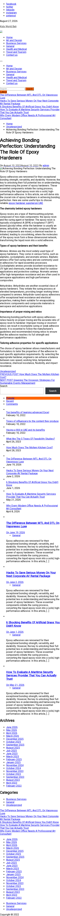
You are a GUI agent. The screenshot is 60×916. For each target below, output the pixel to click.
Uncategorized (8, 371)
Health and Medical (16, 49)
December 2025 (15, 738)
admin (46, 165)
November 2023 (15, 771)
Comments (12, 404)
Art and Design (14, 40)
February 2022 (14, 785)
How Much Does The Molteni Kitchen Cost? (29, 447)
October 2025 (13, 741)
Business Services (16, 43)
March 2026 (12, 736)
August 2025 (13, 747)
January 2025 (13, 762)
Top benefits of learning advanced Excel (27, 412)
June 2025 (12, 753)
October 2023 (13, 774)
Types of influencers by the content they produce (32, 421)
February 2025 (14, 759)
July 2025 (11, 750)
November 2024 (15, 765)
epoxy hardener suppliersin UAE (26, 203)
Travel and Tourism (16, 52)
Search (3, 386)
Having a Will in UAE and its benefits (25, 429)
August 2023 (13, 779)
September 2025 (15, 744)
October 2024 (13, 768)
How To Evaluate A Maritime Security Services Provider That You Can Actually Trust (31, 495)
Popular (10, 398)
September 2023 (15, 777)
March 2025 (12, 756)
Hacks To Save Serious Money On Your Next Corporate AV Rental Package (30, 472)
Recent (10, 401)
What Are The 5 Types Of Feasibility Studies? (30, 438)
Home (9, 37)
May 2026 (11, 730)
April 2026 (11, 733)
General (10, 46)
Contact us (12, 55)
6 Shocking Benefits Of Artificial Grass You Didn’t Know (29, 822)
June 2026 (12, 727)
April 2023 (11, 782)
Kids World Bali (8, 26)
